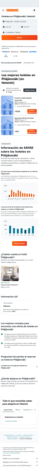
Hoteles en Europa (28, 435)
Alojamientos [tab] (8, 410)
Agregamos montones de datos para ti (15, 462)
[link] (19, 243)
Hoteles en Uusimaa (25, 437)
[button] (3, 10)
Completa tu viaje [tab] (29, 410)
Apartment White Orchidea (24, 118)
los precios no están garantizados (11, 453)
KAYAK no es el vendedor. (11, 458)
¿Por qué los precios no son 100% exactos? (17, 465)
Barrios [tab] (18, 410)
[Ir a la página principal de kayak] (12, 10)
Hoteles (19, 435)
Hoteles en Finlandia (12, 437)
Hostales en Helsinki (11, 421)
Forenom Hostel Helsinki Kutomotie (23, 99)
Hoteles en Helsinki (12, 438)
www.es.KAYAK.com (9, 435)
